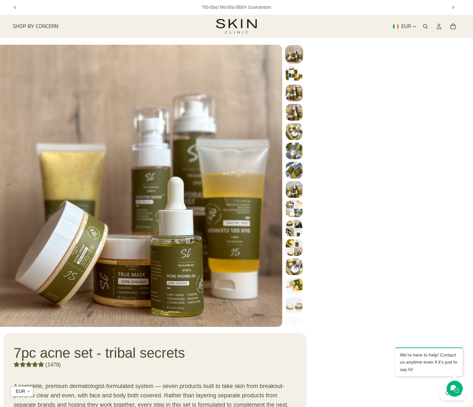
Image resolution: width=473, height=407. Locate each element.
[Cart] (453, 26)
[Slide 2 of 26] (294, 73)
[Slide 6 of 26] (294, 151)
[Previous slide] (15, 7)
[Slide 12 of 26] (294, 266)
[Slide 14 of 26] (294, 305)
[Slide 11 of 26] (294, 247)
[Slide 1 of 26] (294, 54)
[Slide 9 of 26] (294, 208)
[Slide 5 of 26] (294, 131)
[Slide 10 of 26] (294, 228)
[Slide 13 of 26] (294, 286)
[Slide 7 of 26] (294, 170)
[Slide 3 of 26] (294, 93)
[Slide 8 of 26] (294, 189)
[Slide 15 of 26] (294, 324)
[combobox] (21, 391)
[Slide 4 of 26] (294, 112)
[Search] (425, 26)
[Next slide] (453, 7)
